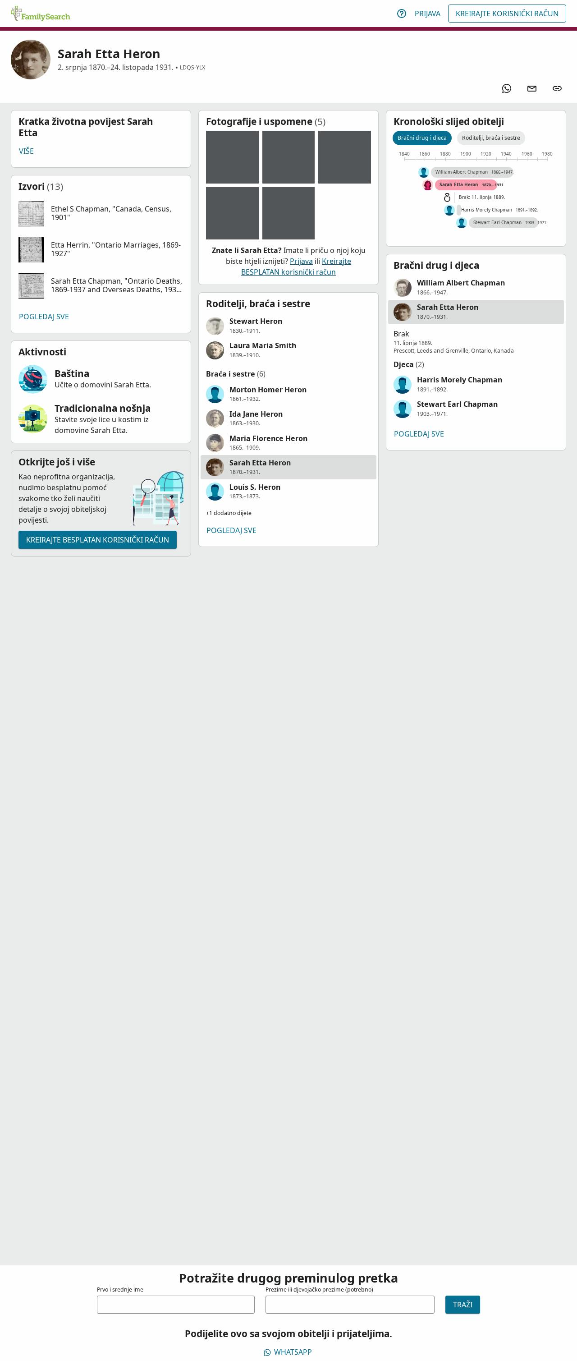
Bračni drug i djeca (422, 138)
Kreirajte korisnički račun (507, 13)
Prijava (427, 13)
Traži (462, 1305)
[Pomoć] (402, 14)
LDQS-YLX (192, 67)
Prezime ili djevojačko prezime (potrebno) (319, 1289)
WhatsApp (293, 1352)
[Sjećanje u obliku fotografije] (232, 157)
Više (26, 151)
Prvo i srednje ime (120, 1289)
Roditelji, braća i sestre (491, 138)
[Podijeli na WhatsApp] (507, 88)
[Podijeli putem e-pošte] (532, 88)
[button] (101, 214)
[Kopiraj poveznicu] (557, 88)
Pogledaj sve (44, 317)
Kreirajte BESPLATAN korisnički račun (97, 540)
